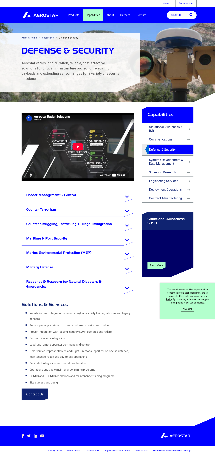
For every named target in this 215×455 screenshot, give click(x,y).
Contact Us (34, 394)
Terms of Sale (92, 450)
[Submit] (191, 14)
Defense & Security (162, 150)
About (110, 15)
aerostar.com (142, 450)
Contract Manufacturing (165, 198)
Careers (125, 15)
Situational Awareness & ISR (166, 129)
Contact (141, 15)
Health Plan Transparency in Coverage (172, 450)
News (166, 3)
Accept (187, 308)
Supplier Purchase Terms (117, 450)
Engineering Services (163, 181)
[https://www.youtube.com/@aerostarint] (42, 436)
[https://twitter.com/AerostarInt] (29, 436)
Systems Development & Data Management (166, 161)
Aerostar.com (186, 3)
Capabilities (93, 15)
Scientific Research (162, 172)
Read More (156, 265)
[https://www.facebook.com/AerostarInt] (23, 436)
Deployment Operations (165, 189)
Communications (161, 139)
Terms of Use (74, 450)
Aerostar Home (29, 37)
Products (73, 15)
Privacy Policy (55, 450)
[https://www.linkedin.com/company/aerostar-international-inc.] (35, 436)
